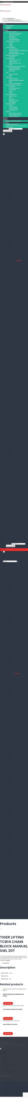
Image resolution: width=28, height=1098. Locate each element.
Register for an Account (12, 124)
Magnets (18, 303)
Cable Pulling (19, 291)
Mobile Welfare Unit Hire (15, 113)
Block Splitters (20, 331)
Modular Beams (20, 271)
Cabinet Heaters (20, 239)
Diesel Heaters (20, 242)
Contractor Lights (21, 498)
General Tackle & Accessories (16, 53)
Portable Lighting (20, 507)
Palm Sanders (19, 453)
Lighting (11, 93)
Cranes (18, 378)
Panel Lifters (19, 286)
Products (5, 30)
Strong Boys (19, 202)
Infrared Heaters (20, 244)
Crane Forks (19, 293)
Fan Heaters (19, 243)
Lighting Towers (20, 502)
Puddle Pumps (20, 492)
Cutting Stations (20, 423)
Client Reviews (9, 25)
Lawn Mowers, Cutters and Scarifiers (21, 340)
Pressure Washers (21, 358)
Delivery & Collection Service (13, 121)
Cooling (11, 42)
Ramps (18, 181)
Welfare (8, 111)
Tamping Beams (20, 155)
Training (8, 28)
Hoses (18, 485)
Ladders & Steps (13, 107)
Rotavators (19, 345)
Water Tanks (19, 375)
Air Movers (19, 487)
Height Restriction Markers (20, 178)
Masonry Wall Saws (21, 424)
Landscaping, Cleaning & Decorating (15, 66)
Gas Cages (19, 198)
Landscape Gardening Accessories (21, 337)
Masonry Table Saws (19, 421)
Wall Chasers (19, 431)
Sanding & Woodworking (15, 83)
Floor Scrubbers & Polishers (20, 356)
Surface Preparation (14, 39)
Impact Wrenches (20, 436)
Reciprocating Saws (21, 454)
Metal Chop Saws (20, 426)
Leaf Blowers (19, 342)
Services (5, 119)
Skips (10, 97)
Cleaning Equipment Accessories (21, 361)
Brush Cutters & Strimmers (20, 333)
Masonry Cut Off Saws (20, 418)
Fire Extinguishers (21, 203)
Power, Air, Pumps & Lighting (13, 85)
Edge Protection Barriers (20, 163)
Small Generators (20, 471)
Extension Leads (20, 478)
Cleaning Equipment (14, 69)
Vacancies (8, 27)
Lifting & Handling (10, 47)
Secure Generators (21, 467)
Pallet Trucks (19, 284)
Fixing (10, 82)
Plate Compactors (21, 149)
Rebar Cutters (20, 152)
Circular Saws (19, 444)
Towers (11, 105)
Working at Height (10, 103)
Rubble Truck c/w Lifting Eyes (20, 306)
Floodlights (19, 501)
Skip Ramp (11, 99)
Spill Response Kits (13, 100)
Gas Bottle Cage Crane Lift (20, 297)
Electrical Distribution (14, 88)
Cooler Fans (19, 227)
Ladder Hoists (20, 281)
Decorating (12, 71)
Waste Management (11, 94)
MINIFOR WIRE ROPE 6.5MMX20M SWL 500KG (13, 995)
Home (4, 24)
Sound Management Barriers (21, 171)
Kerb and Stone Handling (19, 279)
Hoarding (18, 169)
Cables (18, 475)
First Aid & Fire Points (19, 195)
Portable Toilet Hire (14, 116)
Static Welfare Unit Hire (15, 114)
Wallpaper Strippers (18, 368)
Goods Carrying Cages (20, 300)
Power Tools (9, 77)
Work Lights (19, 508)
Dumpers (18, 379)
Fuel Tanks (19, 373)
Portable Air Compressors (19, 489)
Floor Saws (19, 416)
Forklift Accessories (18, 295)
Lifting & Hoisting (13, 49)
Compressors (12, 89)
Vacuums (18, 359)
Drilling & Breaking (13, 78)
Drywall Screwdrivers (18, 439)
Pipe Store (19, 199)
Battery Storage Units (20, 469)
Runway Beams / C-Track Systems (20, 266)
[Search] (17, 561)
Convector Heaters (21, 240)
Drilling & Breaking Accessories (20, 399)
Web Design (18, 1096)
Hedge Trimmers (20, 335)
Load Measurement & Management (18, 50)
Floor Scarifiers (20, 351)
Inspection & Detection (15, 63)
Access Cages (20, 290)
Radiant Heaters (20, 250)
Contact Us (6, 122)
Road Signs (19, 184)
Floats (18, 208)
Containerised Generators (19, 465)
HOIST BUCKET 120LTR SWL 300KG (12, 1009)
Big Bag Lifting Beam (19, 255)
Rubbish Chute (13, 96)
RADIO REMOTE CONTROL (10, 1024)
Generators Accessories (18, 473)
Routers (18, 456)
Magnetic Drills (20, 407)
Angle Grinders (20, 427)
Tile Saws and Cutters (19, 429)
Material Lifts (19, 283)
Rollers (18, 383)
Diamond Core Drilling (19, 397)
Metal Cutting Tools (19, 317)
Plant (7, 72)
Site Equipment (13, 38)
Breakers (18, 395)
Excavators (19, 380)
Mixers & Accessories (18, 147)
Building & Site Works (11, 31)
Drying (10, 44)
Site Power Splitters (21, 481)
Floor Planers (19, 210)
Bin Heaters (19, 237)
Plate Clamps (19, 304)
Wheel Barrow (12, 102)
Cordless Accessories (18, 392)
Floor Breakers (20, 405)
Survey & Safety (10, 58)
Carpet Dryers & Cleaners (20, 348)
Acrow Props (19, 191)
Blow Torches (19, 193)
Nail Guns (18, 437)
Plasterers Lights (20, 505)
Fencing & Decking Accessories (20, 167)
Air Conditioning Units (20, 225)
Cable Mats (19, 175)
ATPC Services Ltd (9, 1096)
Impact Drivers (20, 434)
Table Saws (19, 457)
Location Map (9, 127)
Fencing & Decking (14, 35)
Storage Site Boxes (21, 201)
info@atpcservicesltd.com (14, 20)
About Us (5, 118)
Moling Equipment (21, 382)
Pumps (11, 91)
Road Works (12, 36)
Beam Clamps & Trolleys (20, 269)
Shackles (18, 308)
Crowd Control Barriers (19, 160)
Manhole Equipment (18, 262)
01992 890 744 (11, 18)
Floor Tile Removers (18, 212)
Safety (10, 64)
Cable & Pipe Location (14, 60)
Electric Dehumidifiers (18, 234)
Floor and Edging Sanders (20, 446)
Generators (12, 86)
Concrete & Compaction (15, 33)
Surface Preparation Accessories (21, 220)
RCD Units (19, 480)
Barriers (18, 158)
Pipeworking (12, 56)
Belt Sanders (19, 443)
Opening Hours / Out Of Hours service (16, 125)
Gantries (18, 259)
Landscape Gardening (14, 67)
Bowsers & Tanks (13, 74)
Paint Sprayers (20, 366)
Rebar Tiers (19, 154)
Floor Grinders (20, 209)
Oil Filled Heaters (20, 246)
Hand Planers (19, 448)
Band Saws (19, 414)
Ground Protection (21, 188)
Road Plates (19, 182)
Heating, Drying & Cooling (12, 41)
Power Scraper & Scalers (20, 409)
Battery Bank (19, 192)
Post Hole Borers (20, 344)
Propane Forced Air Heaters (20, 248)
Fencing (18, 165)
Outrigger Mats (20, 388)
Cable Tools (19, 312)
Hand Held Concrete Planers (21, 215)
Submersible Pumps (19, 494)
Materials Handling (13, 52)
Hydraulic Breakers (21, 406)
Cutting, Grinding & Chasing (16, 80)
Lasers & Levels (13, 61)
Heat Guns (19, 365)
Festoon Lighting (20, 499)
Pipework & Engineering (12, 55)
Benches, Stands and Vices (21, 314)
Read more (7, 1003)
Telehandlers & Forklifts (19, 385)
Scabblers (19, 218)
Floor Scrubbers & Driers (20, 353)
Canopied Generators (18, 462)
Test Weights (19, 276)
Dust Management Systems (20, 402)
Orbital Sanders (20, 451)
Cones (18, 176)
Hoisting (18, 260)
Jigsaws (18, 450)
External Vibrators (21, 145)
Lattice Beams (20, 264)
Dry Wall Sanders (20, 206)
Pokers (18, 151)
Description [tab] (6, 963)
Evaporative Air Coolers (19, 229)
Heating (11, 46)
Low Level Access (13, 108)
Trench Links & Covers (19, 186)
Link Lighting (19, 504)
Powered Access (13, 110)
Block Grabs (19, 257)
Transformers (19, 482)
